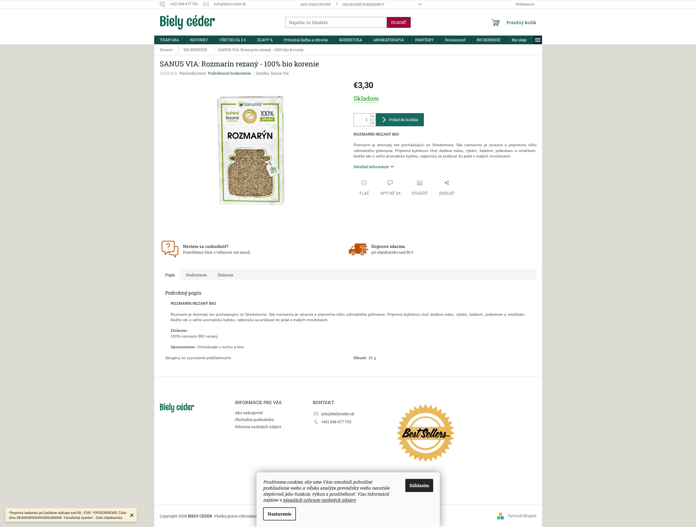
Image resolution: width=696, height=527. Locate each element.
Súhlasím (419, 485)
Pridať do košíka (403, 119)
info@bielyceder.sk (337, 413)
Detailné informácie (371, 166)
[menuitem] (169, 40)
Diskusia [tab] (225, 274)
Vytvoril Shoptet (522, 515)
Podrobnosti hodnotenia (229, 73)
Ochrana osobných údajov (258, 426)
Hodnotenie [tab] (196, 274)
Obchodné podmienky (363, 4)
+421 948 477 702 (336, 421)
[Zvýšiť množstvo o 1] (373, 116)
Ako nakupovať (315, 4)
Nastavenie (279, 514)
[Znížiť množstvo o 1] (373, 123)
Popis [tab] (170, 274)
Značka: (272, 73)
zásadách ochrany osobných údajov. (319, 500)
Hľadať (398, 22)
